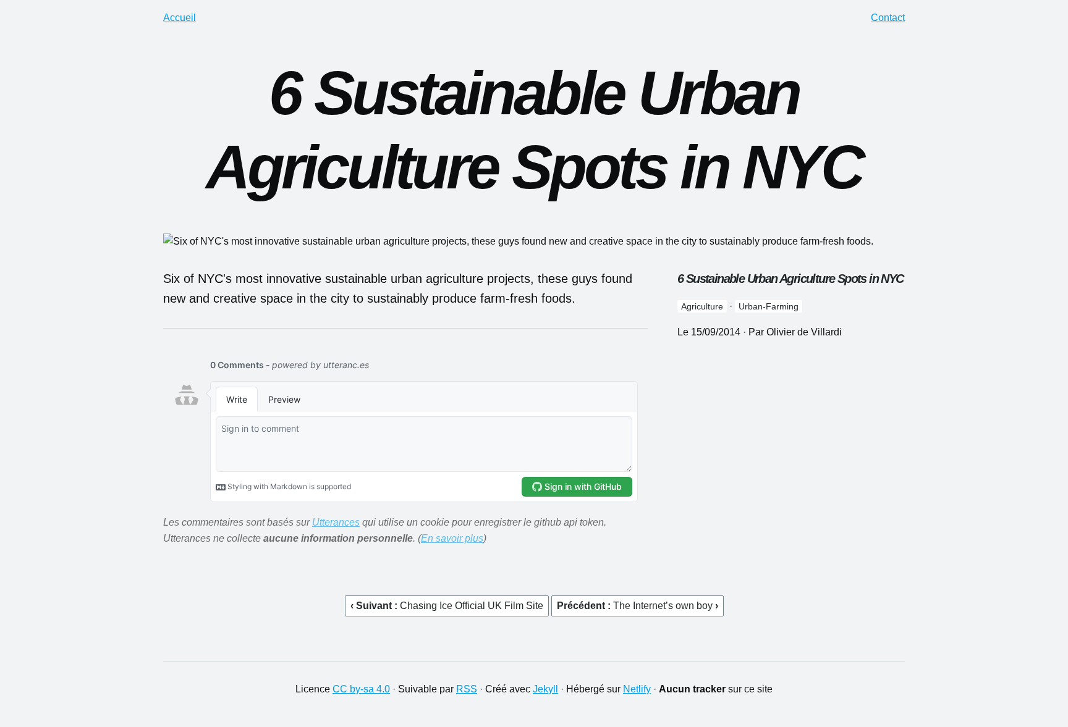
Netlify (637, 689)
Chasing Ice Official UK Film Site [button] (471, 605)
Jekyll (545, 689)
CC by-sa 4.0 (361, 689)
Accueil (179, 17)
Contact (888, 17)
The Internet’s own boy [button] (664, 605)
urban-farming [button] (769, 306)
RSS (466, 689)
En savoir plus (452, 538)
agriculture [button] (702, 306)
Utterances (336, 522)
